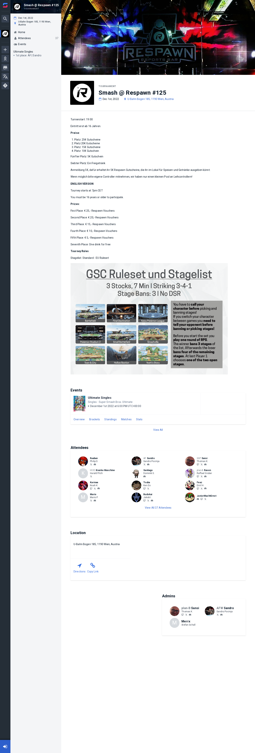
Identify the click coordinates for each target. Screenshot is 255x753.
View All (158, 429)
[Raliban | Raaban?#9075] (95, 464)
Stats (139, 419)
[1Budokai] (148, 500)
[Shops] (5, 67)
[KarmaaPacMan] (91, 488)
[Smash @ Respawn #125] (5, 34)
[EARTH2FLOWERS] (198, 488)
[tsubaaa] (144, 488)
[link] (95, 464)
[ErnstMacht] (205, 498)
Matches (126, 419)
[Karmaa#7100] (98, 488)
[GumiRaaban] (91, 464)
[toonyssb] (144, 476)
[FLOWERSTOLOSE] (201, 488)
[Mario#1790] (95, 500)
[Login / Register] (5, 746)
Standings (110, 419)
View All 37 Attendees (158, 507)
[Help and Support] (5, 85)
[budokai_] (144, 500)
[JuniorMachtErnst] (201, 498)
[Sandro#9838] (148, 464)
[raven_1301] (198, 476)
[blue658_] (91, 500)
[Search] (5, 18)
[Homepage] (5, 5)
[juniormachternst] (198, 499)
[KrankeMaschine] (91, 476)
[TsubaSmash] (148, 488)
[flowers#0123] (205, 488)
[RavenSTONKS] (201, 476)
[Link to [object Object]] (84, 461)
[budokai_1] (152, 500)
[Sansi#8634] (205, 464)
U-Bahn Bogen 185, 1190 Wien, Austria (151, 98)
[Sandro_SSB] (144, 464)
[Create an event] (5, 49)
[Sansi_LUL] (198, 464)
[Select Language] (5, 76)
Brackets (94, 419)
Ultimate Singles (99, 398)
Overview (79, 419)
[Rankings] (5, 58)
